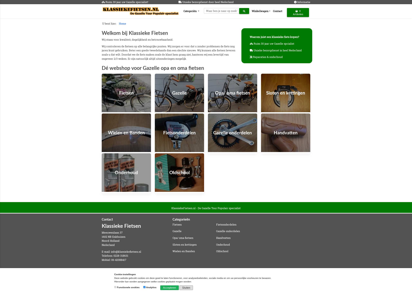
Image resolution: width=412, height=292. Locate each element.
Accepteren (169, 287)
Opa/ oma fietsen (183, 238)
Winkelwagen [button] (260, 11)
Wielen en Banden (184, 251)
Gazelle (177, 231)
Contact (277, 11)
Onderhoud (223, 244)
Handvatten (223, 238)
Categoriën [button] (190, 11)
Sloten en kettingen (185, 244)
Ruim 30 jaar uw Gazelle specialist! (127, 2)
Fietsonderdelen (226, 224)
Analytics (151, 287)
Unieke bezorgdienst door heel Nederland (208, 2)
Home (122, 23)
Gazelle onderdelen (228, 231)
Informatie (303, 2)
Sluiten (186, 287)
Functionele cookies (128, 287)
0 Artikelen (298, 12)
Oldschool (222, 251)
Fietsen (177, 224)
